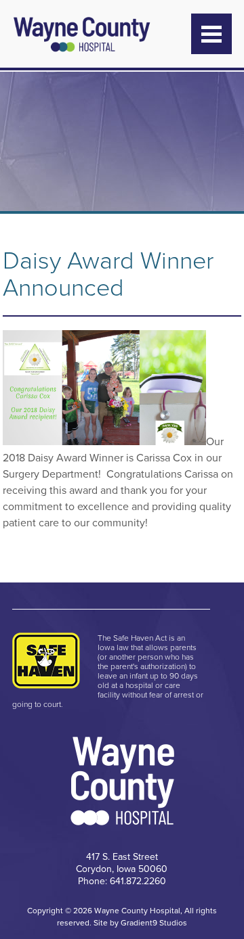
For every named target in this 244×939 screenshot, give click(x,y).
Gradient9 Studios (154, 922)
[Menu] (211, 34)
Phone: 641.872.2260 (122, 881)
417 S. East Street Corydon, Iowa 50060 (121, 863)
